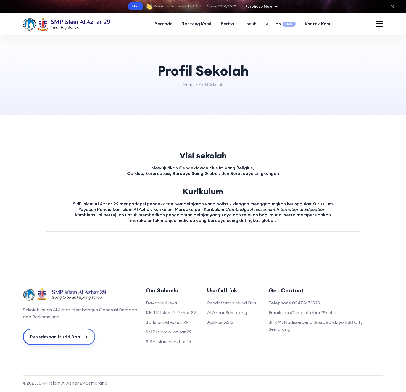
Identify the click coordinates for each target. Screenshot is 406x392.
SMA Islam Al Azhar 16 (168, 341)
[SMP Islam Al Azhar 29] (66, 24)
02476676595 (306, 303)
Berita (227, 24)
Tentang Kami (196, 24)
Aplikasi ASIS (220, 322)
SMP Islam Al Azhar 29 (169, 332)
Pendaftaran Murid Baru (232, 303)
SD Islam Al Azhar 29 (167, 322)
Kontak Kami (318, 24)
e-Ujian (279, 24)
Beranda (164, 24)
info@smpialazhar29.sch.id (310, 312)
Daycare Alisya (161, 303)
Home (188, 84)
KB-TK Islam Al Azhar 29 (171, 312)
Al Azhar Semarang (227, 312)
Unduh (250, 24)
